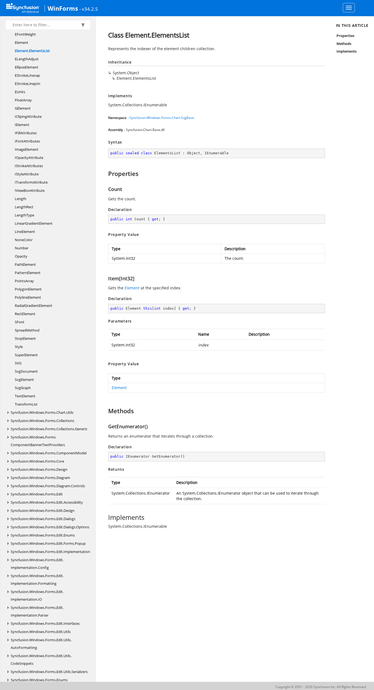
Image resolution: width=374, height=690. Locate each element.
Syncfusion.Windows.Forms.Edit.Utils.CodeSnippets (41, 659)
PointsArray (24, 280)
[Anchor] (105, 173)
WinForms (63, 8)
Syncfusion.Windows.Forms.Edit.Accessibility (47, 502)
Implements (346, 51)
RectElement (25, 313)
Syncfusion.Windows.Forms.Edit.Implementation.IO (37, 595)
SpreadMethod (27, 330)
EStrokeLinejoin (27, 83)
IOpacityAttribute (29, 157)
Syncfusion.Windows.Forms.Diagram (40, 477)
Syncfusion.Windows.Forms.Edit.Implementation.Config (37, 563)
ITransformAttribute (31, 182)
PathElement (25, 264)
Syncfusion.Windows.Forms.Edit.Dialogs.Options (50, 526)
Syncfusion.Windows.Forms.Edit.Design (42, 510)
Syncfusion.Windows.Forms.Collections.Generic (49, 428)
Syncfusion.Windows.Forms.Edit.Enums (43, 535)
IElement (22, 124)
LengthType (24, 215)
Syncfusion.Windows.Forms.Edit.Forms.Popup (48, 543)
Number (21, 248)
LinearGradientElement (34, 223)
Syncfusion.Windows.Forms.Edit (37, 494)
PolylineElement (28, 297)
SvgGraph (23, 387)
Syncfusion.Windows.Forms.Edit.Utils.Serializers (49, 671)
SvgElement (24, 379)
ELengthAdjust (27, 58)
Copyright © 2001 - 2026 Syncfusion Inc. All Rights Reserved (320, 687)
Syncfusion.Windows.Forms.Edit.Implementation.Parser (37, 611)
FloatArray (23, 100)
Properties (345, 35)
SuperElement (26, 354)
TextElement (25, 396)
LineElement (25, 231)
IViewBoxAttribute (30, 190)
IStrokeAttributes (29, 165)
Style (19, 346)
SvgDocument (26, 371)
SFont (19, 322)
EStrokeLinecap (27, 75)
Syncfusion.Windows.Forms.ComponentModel (49, 453)
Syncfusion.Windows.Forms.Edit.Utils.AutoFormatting (41, 643)
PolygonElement (28, 289)
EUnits (20, 91)
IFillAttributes (26, 132)
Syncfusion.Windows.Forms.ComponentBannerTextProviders (38, 441)
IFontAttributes (27, 141)
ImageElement (26, 149)
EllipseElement (26, 67)
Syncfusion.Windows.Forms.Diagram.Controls (48, 485)
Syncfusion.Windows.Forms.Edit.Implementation (50, 551)
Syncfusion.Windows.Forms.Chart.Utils (42, 412)
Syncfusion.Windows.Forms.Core (37, 461)
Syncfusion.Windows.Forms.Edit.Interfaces (45, 623)
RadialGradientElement (33, 305)
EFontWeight (25, 34)
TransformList (26, 404)
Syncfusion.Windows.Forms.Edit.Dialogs (43, 518)
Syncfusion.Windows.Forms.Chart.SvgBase (162, 117)
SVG (18, 363)
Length (20, 198)
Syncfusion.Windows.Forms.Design (39, 469)
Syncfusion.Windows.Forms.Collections (42, 420)
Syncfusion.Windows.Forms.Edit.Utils (41, 631)
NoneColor (24, 239)
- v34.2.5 (88, 9)
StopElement (25, 338)
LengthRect (24, 206)
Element (21, 42)
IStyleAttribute (27, 174)
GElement (23, 108)
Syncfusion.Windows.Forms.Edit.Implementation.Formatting (37, 579)
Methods (343, 43)
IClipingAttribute (28, 116)
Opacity (21, 256)
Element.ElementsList (32, 50)
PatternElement (28, 272)
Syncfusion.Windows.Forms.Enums (39, 679)
